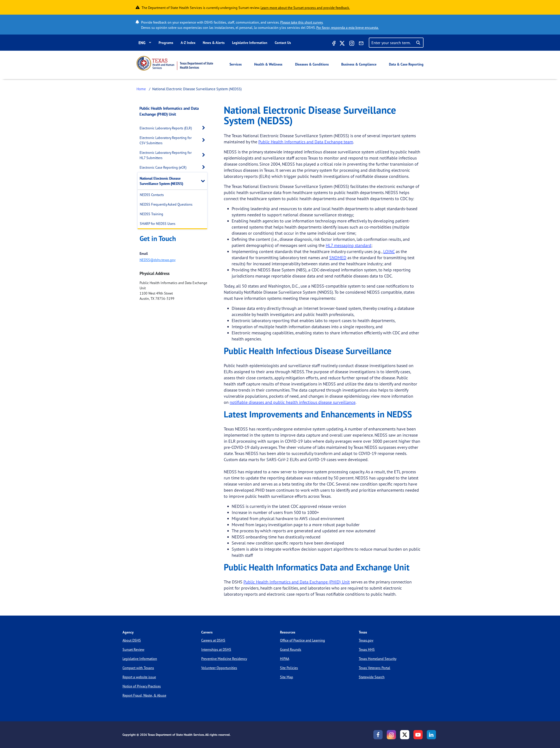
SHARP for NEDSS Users (157, 223)
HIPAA (284, 658)
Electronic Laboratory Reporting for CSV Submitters (166, 140)
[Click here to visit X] (342, 44)
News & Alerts (214, 42)
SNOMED (337, 257)
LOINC (389, 251)
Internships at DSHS (216, 649)
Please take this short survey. (301, 22)
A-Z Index (188, 42)
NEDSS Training (151, 214)
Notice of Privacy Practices (141, 686)
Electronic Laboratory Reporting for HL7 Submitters (166, 155)
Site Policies (289, 668)
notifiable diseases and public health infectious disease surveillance (292, 402)
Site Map (286, 677)
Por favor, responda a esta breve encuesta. (347, 27)
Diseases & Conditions (312, 64)
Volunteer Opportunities (219, 668)
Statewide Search (372, 677)
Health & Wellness (268, 64)
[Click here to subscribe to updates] (361, 44)
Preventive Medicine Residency (224, 658)
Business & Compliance (358, 64)
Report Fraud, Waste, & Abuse (144, 695)
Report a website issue (139, 677)
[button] (204, 128)
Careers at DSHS (213, 640)
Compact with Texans (138, 668)
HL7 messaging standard (348, 245)
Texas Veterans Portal (374, 668)
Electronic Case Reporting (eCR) (163, 167)
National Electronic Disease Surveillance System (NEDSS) (161, 181)
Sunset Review (133, 649)
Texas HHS (367, 649)
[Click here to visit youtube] (418, 734)
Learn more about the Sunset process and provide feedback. (305, 7)
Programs (166, 42)
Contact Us (283, 42)
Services (235, 64)
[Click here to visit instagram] (351, 44)
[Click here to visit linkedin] (431, 734)
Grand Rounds (290, 649)
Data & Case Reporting (406, 64)
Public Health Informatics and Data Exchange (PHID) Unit (169, 111)
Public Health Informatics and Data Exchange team (305, 141)
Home (141, 89)
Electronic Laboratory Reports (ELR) (166, 128)
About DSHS (131, 640)
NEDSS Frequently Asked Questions (166, 204)
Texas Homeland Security (377, 658)
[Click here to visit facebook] (333, 44)
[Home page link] (174, 63)
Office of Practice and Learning (302, 640)
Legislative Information (249, 42)
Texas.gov (366, 640)
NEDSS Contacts (152, 195)
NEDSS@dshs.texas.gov (158, 260)
